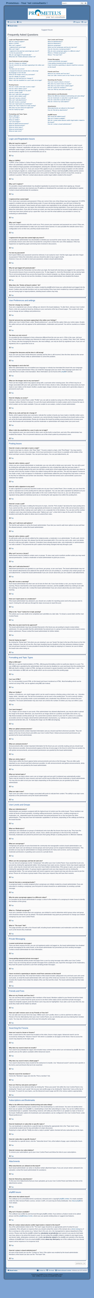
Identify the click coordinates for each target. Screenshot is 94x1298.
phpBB (63, 372)
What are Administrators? (55, 41)
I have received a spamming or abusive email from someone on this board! (65, 66)
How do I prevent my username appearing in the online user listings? (26, 66)
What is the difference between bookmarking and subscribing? (66, 96)
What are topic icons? (15, 131)
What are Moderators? (54, 43)
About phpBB (76, 1201)
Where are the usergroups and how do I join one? (62, 47)
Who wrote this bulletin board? (56, 116)
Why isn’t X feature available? (56, 118)
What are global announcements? (19, 123)
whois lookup (75, 1229)
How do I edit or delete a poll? (17, 96)
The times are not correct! (16, 69)
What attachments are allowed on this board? (61, 108)
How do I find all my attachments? (58, 110)
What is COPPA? (14, 43)
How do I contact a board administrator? (59, 124)
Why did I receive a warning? (17, 102)
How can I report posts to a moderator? (20, 104)
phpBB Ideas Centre (26, 1216)
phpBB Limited (64, 1199)
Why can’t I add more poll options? (19, 94)
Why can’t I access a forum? (17, 98)
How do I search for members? (57, 87)
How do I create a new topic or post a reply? (22, 86)
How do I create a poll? (16, 92)
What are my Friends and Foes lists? (59, 73)
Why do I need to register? (17, 41)
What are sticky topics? (16, 127)
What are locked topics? (16, 129)
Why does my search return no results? (59, 83)
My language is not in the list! (17, 72)
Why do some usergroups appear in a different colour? (64, 51)
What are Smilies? (14, 120)
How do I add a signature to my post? (20, 90)
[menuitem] (19, 22)
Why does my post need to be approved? (21, 107)
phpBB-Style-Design (56, 1276)
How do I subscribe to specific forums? (59, 99)
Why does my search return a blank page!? (60, 85)
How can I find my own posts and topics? (60, 89)
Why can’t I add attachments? (18, 100)
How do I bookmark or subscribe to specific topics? (63, 98)
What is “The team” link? (55, 55)
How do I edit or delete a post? (18, 88)
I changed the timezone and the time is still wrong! (23, 71)
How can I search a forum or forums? (59, 82)
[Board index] (47, 13)
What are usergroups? (54, 45)
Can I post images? (14, 121)
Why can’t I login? (14, 49)
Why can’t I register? (15, 45)
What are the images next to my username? (22, 74)
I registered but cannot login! (17, 47)
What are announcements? (17, 125)
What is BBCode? (14, 116)
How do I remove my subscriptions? (58, 101)
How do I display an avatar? (17, 76)
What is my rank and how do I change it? (21, 78)
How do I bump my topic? (16, 109)
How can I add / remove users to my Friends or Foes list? (65, 75)
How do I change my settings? (18, 63)
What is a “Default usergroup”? (57, 53)
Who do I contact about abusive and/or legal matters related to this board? (66, 121)
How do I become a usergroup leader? (59, 49)
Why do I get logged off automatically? (20, 55)
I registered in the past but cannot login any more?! (24, 51)
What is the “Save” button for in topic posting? (22, 105)
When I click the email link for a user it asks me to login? (25, 80)
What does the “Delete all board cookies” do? (22, 56)
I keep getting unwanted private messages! (60, 63)
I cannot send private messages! (57, 61)
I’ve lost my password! (15, 53)
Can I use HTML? (14, 118)
